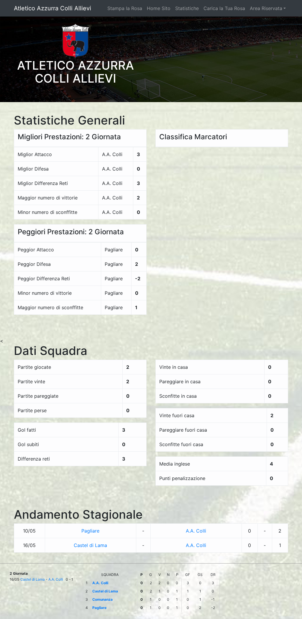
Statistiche (187, 8)
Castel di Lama (90, 545)
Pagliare (90, 531)
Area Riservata (266, 8)
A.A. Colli (196, 531)
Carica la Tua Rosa (224, 8)
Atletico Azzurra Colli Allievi (52, 8)
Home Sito (158, 8)
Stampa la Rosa (124, 8)
